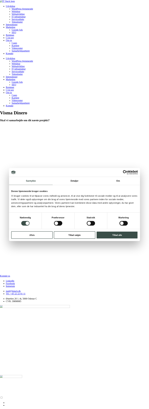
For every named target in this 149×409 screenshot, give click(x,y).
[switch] (58, 223)
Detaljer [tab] (75, 181)
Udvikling (10, 6)
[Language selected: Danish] (74, 401)
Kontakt (9, 53)
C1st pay (10, 37)
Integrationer (11, 24)
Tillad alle (117, 235)
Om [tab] (118, 181)
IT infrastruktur (19, 16)
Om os (9, 40)
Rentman (10, 35)
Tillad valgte (74, 235)
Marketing (10, 27)
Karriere (15, 45)
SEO (14, 32)
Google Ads (17, 30)
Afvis (32, 235)
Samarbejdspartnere (21, 51)
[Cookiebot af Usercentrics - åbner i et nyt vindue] (125, 172)
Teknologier (17, 22)
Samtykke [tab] (31, 181)
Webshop (16, 11)
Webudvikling (18, 14)
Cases (14, 43)
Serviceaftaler (18, 19)
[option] (77, 402)
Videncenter (17, 48)
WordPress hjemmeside (22, 9)
